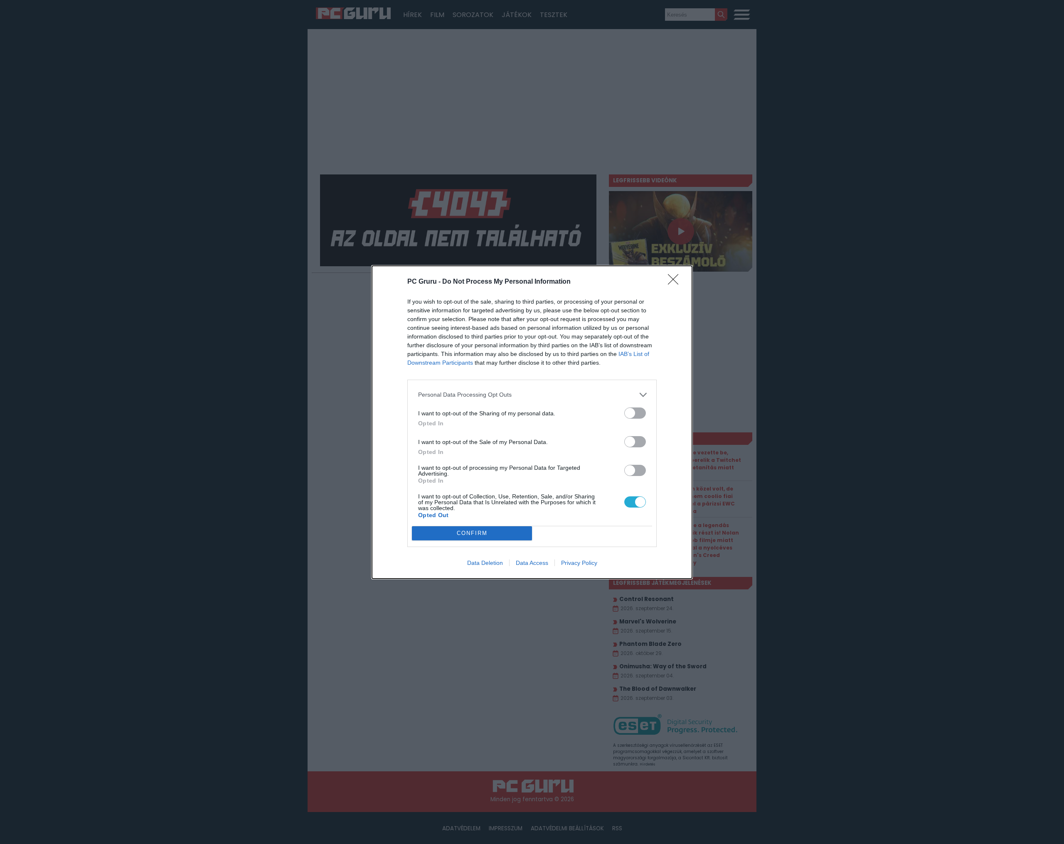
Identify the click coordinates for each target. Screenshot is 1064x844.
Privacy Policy (579, 562)
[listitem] (532, 394)
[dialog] (532, 422)
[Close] (676, 282)
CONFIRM (472, 533)
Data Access (532, 562)
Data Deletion (485, 562)
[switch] (635, 413)
